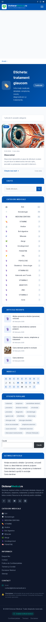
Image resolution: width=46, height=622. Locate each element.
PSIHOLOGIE (22, 261)
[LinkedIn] (20, 501)
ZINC (22, 290)
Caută (4, 441)
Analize (22, 226)
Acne (22, 300)
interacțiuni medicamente (14, 433)
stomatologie (31, 412)
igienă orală (9, 416)
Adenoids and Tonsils (22, 275)
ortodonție (34, 407)
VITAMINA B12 (22, 270)
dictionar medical (21, 407)
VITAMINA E (22, 280)
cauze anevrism (11, 429)
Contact (4, 560)
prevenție (9, 412)
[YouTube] (43, 1)
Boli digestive (22, 231)
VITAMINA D (22, 295)
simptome (19, 403)
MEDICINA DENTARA (22, 217)
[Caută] (39, 189)
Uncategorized (22, 246)
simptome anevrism (28, 424)
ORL (22, 256)
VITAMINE (22, 222)
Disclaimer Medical (9, 570)
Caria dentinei (10, 474)
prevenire (9, 407)
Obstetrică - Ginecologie (22, 265)
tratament (9, 403)
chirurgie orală (10, 420)
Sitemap (5, 574)
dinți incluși (31, 416)
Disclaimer (34, 618)
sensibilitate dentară (33, 403)
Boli (22, 207)
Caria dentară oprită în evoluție (17, 471)
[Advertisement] (23, 34)
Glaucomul (9, 155)
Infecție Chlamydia (32, 433)
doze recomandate (12, 424)
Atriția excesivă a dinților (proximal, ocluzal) (22, 462)
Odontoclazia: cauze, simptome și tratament (22, 468)
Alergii (22, 241)
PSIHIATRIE (22, 251)
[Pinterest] (25, 501)
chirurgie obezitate (25, 420)
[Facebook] (37, 1)
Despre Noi (6, 556)
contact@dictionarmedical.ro (15, 588)
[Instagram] (40, 1)
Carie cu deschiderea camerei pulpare (20, 465)
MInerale (22, 236)
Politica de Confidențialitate (12, 563)
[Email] (2, 1)
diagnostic (19, 412)
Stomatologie (22, 212)
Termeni (25, 618)
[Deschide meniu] (42, 7)
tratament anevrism (26, 429)
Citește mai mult (10, 171)
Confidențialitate (14, 618)
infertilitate (20, 416)
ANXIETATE (22, 285)
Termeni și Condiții (8, 567)
